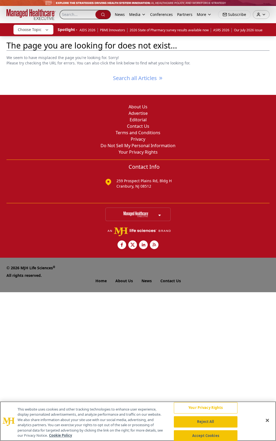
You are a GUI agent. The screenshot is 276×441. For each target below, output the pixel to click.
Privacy (138, 139)
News (120, 14)
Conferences (161, 14)
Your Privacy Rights (138, 152)
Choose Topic (30, 29)
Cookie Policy (60, 435)
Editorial (138, 120)
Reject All (205, 421)
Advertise (138, 113)
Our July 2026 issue (248, 30)
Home (101, 280)
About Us (138, 107)
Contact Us (138, 126)
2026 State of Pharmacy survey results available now (169, 30)
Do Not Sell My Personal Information (138, 146)
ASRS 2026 (221, 30)
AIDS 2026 (87, 30)
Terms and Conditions (138, 133)
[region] (138, 421)
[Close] (267, 420)
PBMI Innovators (112, 30)
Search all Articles (135, 78)
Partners (184, 14)
